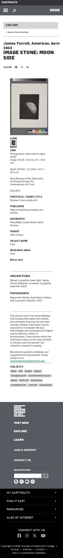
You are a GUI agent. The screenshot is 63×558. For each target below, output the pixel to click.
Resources (15, 509)
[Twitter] (35, 535)
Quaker (28, 371)
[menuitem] (31, 493)
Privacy (15, 549)
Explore (12, 25)
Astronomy (36, 380)
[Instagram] (27, 535)
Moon (13, 371)
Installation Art (18, 385)
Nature (37, 371)
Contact (40, 549)
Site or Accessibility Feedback (29, 552)
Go (45, 475)
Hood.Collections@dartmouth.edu (27, 361)
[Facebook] (19, 535)
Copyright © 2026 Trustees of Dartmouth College (28, 545)
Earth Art (24, 380)
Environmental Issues (40, 376)
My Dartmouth (18, 493)
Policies (27, 549)
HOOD (55, 10)
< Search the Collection (17, 32)
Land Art (32, 385)
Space (14, 380)
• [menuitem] (56, 545)
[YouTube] (43, 535)
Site (21, 371)
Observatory (45, 385)
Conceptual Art (18, 376)
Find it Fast (16, 501)
